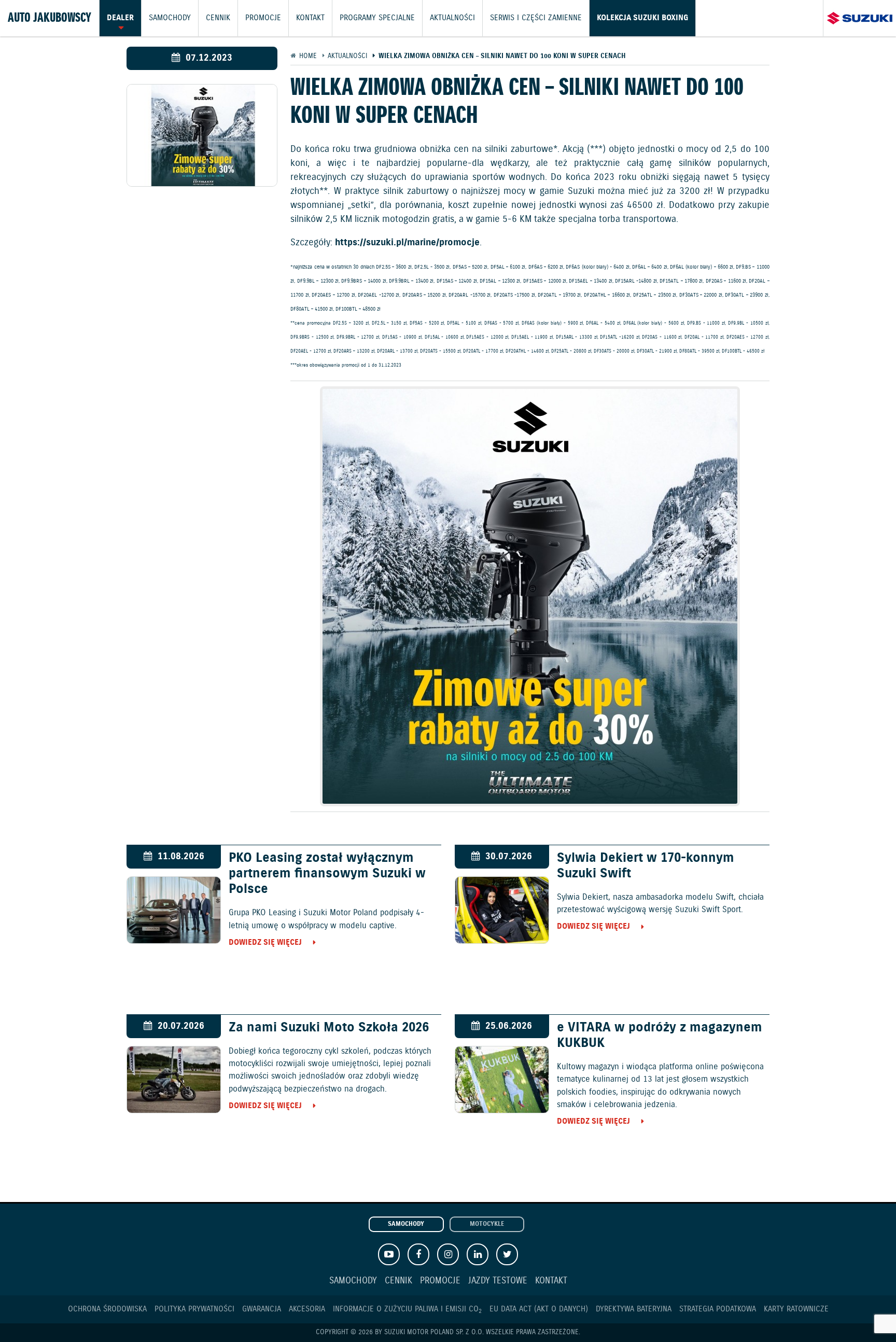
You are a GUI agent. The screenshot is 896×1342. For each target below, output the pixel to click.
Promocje (263, 18)
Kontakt (310, 18)
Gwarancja (261, 1309)
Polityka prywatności (194, 1309)
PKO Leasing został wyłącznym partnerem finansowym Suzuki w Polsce (327, 873)
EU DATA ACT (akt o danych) (538, 1309)
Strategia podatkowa (717, 1309)
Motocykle (487, 1224)
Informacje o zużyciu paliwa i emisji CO (407, 1309)
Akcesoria (307, 1309)
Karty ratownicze (796, 1309)
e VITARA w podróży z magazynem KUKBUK (659, 1035)
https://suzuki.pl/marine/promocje (407, 242)
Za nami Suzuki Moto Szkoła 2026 (329, 1028)
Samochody (170, 18)
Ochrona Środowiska (107, 1309)
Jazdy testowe (497, 1281)
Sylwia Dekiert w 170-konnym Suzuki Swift (645, 866)
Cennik (218, 18)
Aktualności (452, 18)
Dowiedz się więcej (265, 942)
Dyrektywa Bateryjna (633, 1309)
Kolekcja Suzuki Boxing (642, 18)
